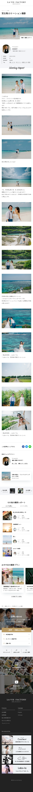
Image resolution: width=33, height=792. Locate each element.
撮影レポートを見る (23, 463)
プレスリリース (6, 723)
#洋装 (29, 62)
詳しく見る (14, 463)
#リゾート (18, 62)
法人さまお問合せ (6, 720)
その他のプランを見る (16, 596)
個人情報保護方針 (6, 717)
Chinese (20, 715)
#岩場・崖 (24, 62)
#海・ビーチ (12, 62)
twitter (26, 446)
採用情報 (4, 715)
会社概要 (4, 712)
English (20, 712)
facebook (23, 446)
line (30, 446)
